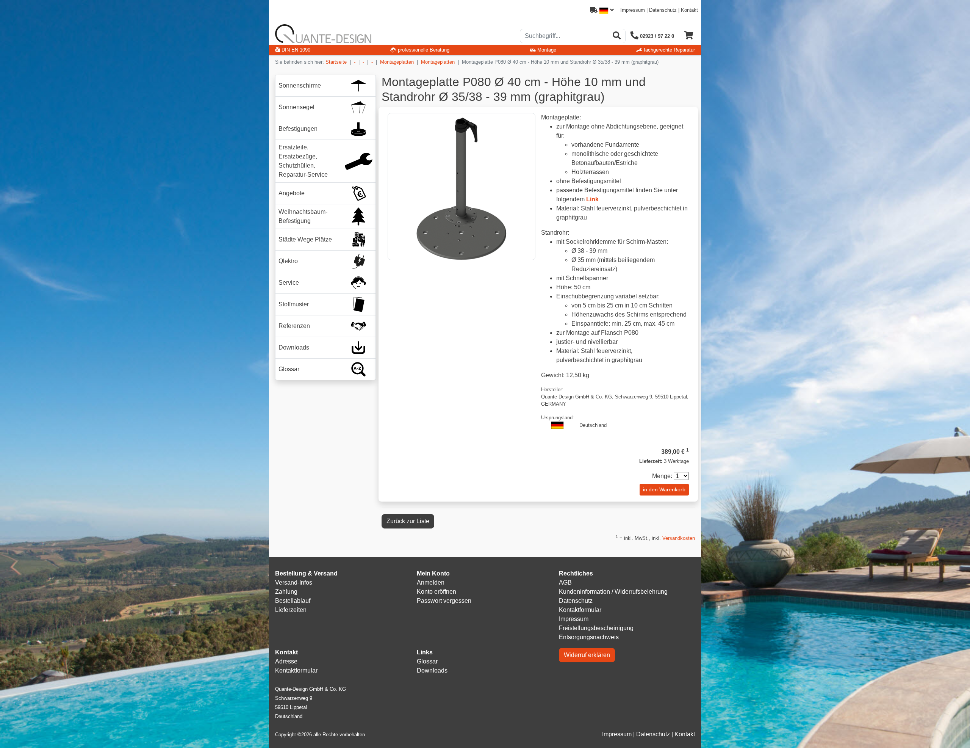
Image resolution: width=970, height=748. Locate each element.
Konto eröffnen (436, 591)
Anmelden (430, 582)
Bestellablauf (292, 600)
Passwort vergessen (444, 600)
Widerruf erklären (587, 655)
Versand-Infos (293, 582)
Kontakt (689, 10)
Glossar (427, 661)
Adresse (286, 661)
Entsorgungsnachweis (589, 637)
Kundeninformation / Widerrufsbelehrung (613, 591)
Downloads (432, 670)
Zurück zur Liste (407, 521)
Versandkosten (678, 538)
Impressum (632, 10)
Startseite (336, 62)
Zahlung (286, 591)
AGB (565, 582)
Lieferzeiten (291, 610)
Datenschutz (663, 10)
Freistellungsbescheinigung (596, 628)
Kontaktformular (580, 610)
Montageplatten (397, 62)
